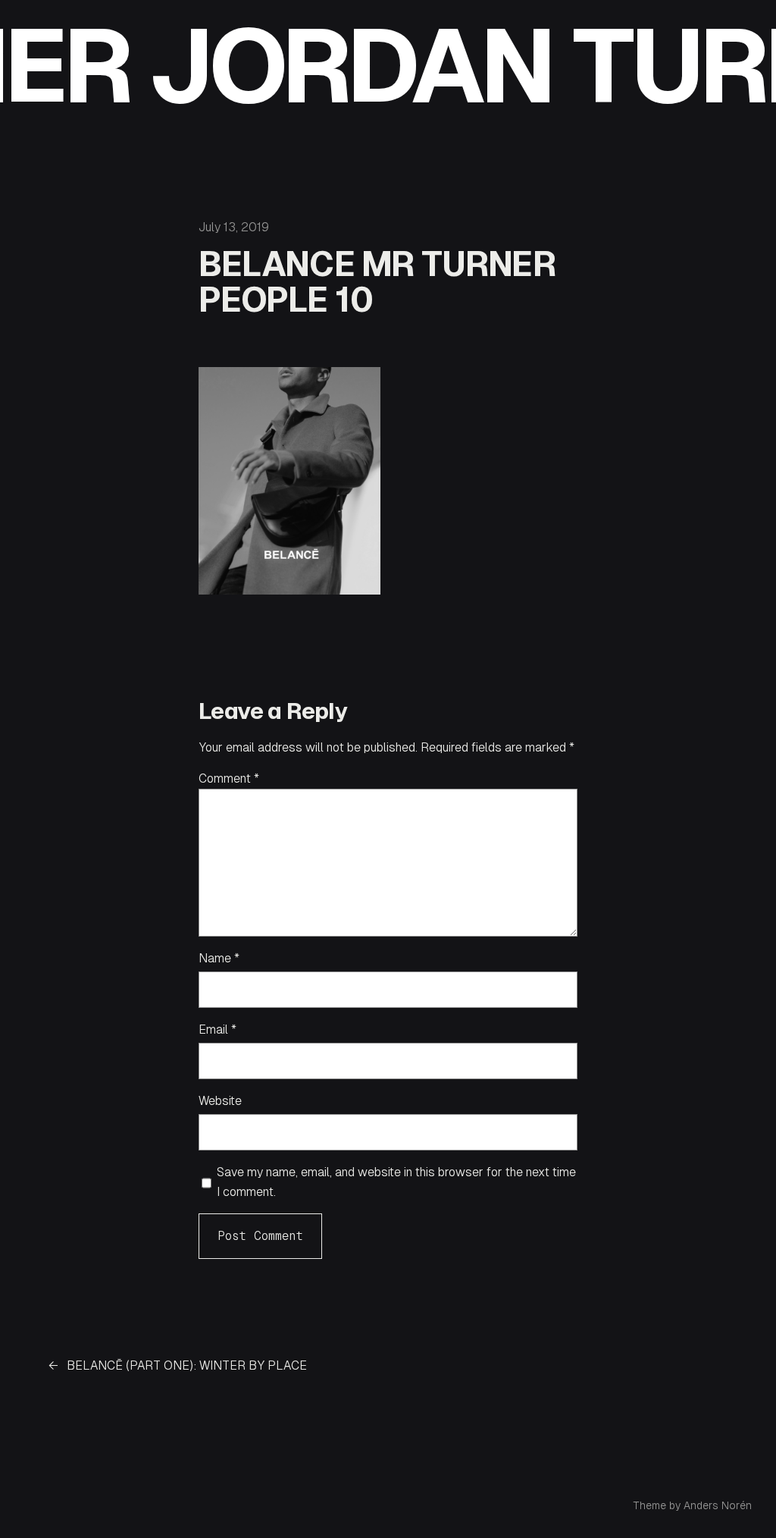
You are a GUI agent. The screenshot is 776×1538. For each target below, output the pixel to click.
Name (219, 958)
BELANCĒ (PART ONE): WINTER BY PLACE (187, 1365)
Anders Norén (718, 1505)
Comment (229, 778)
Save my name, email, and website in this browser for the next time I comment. (396, 1182)
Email (217, 1029)
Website (220, 1101)
